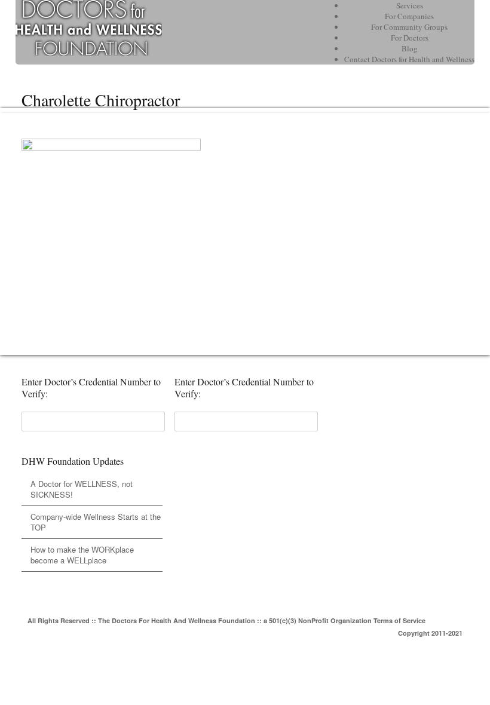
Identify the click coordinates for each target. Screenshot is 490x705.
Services (409, 5)
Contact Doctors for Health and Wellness (409, 59)
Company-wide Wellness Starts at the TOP (95, 522)
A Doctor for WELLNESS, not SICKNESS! (81, 489)
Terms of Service (399, 620)
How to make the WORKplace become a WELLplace (82, 555)
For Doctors (409, 37)
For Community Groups (409, 27)
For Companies (409, 16)
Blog (410, 48)
